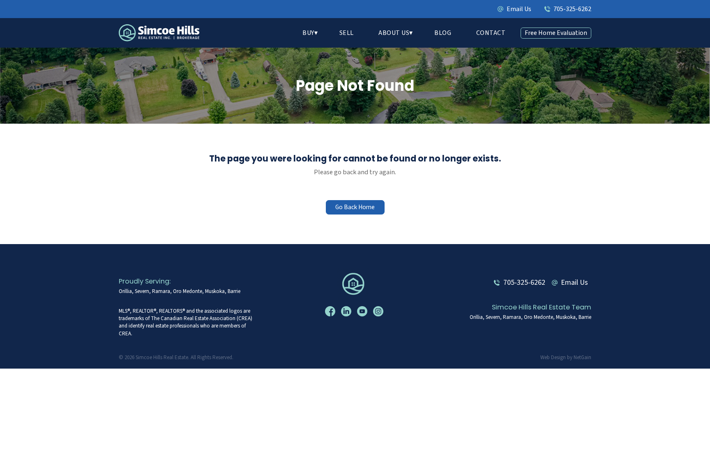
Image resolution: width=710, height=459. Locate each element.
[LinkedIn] (347, 311)
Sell (346, 32)
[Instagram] (379, 311)
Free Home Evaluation (556, 32)
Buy (308, 32)
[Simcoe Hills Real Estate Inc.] (355, 284)
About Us (393, 32)
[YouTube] (363, 311)
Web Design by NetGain (565, 357)
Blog (442, 32)
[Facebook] (331, 311)
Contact (491, 32)
